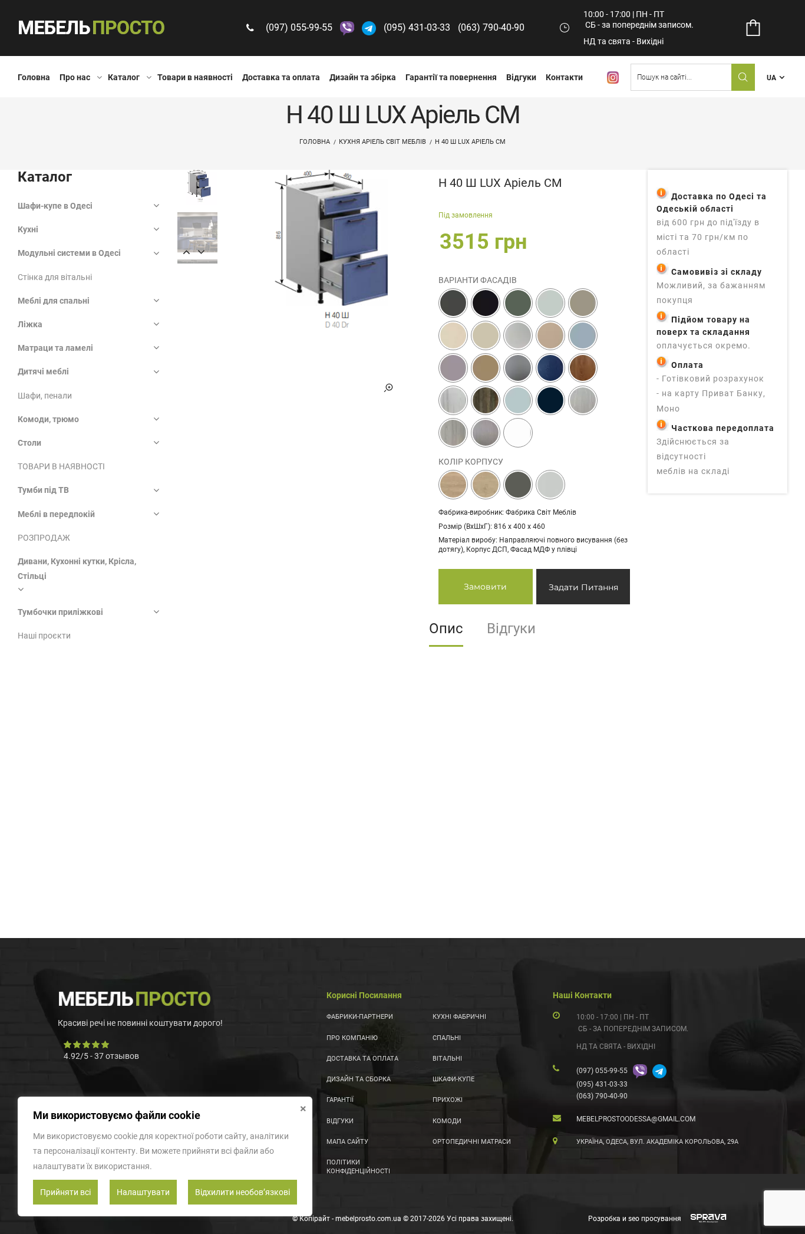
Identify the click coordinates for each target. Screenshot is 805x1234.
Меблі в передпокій (56, 514)
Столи (29, 442)
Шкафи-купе (453, 1079)
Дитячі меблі (43, 371)
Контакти (564, 77)
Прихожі (448, 1100)
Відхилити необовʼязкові (242, 1192)
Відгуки (521, 77)
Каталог (124, 77)
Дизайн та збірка (362, 77)
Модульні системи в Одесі (69, 253)
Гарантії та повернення (451, 77)
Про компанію (352, 1038)
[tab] (446, 633)
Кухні (28, 229)
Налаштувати (143, 1192)
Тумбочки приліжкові (60, 612)
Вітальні (447, 1058)
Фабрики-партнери (359, 1017)
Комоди (447, 1121)
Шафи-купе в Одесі (55, 205)
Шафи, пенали (45, 395)
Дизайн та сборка (358, 1079)
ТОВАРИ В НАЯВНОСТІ (61, 466)
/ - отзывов (101, 1056)
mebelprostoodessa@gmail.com (635, 1119)
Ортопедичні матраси (472, 1142)
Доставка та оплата (281, 77)
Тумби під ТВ (43, 490)
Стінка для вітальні (55, 277)
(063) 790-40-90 (491, 27)
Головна (34, 77)
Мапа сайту (347, 1142)
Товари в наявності (195, 77)
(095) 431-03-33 (417, 27)
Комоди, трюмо (48, 419)
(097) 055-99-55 (299, 27)
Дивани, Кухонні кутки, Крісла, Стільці (77, 569)
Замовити (485, 586)
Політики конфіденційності (358, 1166)
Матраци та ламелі (55, 348)
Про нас (75, 77)
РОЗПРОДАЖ (44, 537)
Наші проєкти (44, 635)
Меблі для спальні (54, 300)
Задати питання (583, 587)
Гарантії (340, 1100)
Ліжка (30, 324)
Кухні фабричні (459, 1017)
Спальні (447, 1038)
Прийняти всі (65, 1192)
